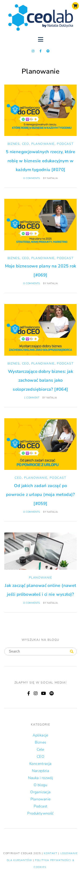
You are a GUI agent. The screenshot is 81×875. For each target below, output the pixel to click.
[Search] (71, 652)
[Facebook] (28, 693)
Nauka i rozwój (40, 777)
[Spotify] (48, 51)
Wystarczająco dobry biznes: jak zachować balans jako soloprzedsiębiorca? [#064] (40, 380)
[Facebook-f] (41, 51)
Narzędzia (40, 770)
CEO (25, 144)
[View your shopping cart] (75, 5)
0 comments (31, 178)
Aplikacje (40, 735)
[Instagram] (33, 51)
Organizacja (40, 792)
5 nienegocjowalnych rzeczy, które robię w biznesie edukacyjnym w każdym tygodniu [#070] (40, 161)
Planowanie (43, 144)
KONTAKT (51, 853)
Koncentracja (40, 763)
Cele (40, 749)
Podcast (65, 144)
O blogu (40, 784)
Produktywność (40, 813)
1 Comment (31, 397)
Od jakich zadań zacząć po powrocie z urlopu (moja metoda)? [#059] (40, 494)
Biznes (14, 144)
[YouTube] (43, 693)
